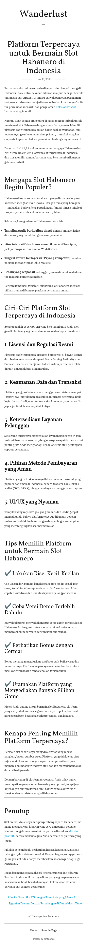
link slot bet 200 (66, 107)
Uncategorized (39, 916)
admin (55, 916)
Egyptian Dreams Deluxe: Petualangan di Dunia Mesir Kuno (45, 903)
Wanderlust (43, 14)
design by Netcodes (43, 938)
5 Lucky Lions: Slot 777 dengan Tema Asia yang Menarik (41, 897)
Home (33, 930)
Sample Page (49, 930)
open (43, 24)
